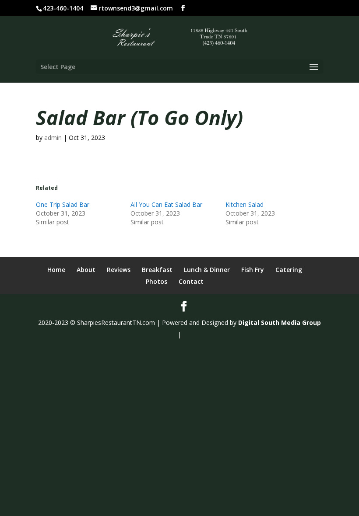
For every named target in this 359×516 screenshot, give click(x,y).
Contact (191, 281)
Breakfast (157, 269)
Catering (288, 269)
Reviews (118, 269)
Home (56, 269)
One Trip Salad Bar (62, 204)
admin (53, 137)
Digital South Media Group (279, 322)
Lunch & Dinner (207, 269)
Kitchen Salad (244, 204)
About (86, 269)
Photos (156, 281)
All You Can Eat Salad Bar (166, 204)
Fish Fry (252, 269)
